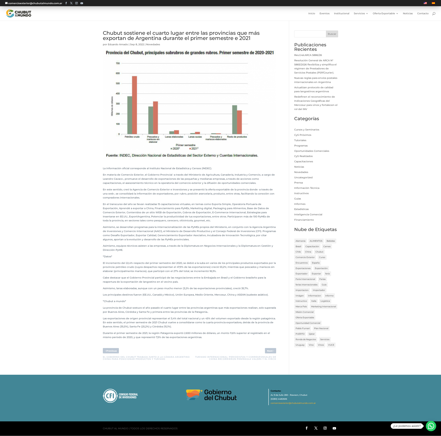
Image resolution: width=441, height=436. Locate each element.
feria (327, 273)
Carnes (327, 246)
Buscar (332, 33)
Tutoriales (300, 140)
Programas (301, 145)
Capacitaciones (303, 161)
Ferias (322, 279)
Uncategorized (303, 177)
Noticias (299, 166)
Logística (325, 301)
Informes (299, 204)
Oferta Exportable (305, 317)
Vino (311, 345)
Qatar (312, 334)
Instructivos (301, 193)
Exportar (316, 273)
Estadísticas (301, 209)
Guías (297, 198)
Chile (298, 251)
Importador (319, 290)
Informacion (314, 295)
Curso (322, 257)
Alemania (300, 241)
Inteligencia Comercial (308, 214)
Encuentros (302, 262)
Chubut (319, 251)
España (316, 262)
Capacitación (312, 246)
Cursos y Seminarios (306, 129)
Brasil (298, 246)
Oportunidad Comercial (308, 323)
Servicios (324, 339)
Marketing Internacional (323, 306)
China (308, 251)
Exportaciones (303, 268)
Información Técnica (306, 188)
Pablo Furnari (303, 328)
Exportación (321, 268)
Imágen (300, 295)
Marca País (301, 306)
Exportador (301, 273)
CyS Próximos (302, 134)
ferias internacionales (306, 284)
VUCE (331, 345)
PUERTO (300, 334)
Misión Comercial (305, 312)
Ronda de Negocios (306, 339)
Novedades (153, 44)
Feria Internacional (305, 279)
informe (329, 295)
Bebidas (331, 241)
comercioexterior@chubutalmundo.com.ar (293, 403)
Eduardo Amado (118, 44)
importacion (302, 290)
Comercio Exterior (305, 257)
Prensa (298, 182)
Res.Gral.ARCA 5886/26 (308, 55)
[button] (431, 426)
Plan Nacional (321, 328)
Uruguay (300, 345)
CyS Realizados (303, 156)
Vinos (321, 345)
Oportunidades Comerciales (311, 151)
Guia (324, 284)
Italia (313, 301)
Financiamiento (304, 219)
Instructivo (301, 301)
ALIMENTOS (316, 241)
